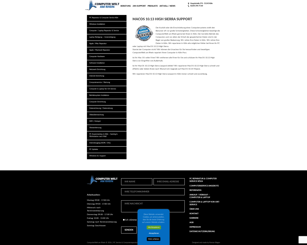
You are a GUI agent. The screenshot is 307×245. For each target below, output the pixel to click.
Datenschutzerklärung (202, 231)
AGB (191, 222)
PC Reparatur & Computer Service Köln (103, 18)
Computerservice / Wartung (99, 82)
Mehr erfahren (153, 239)
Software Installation (97, 63)
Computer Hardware (97, 56)
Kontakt (194, 214)
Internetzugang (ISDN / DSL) (100, 143)
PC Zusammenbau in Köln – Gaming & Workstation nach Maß (103, 135)
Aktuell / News (167, 6)
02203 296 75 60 (196, 6)
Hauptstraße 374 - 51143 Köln (201, 3)
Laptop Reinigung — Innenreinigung (102, 37)
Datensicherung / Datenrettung (101, 108)
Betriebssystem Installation (99, 95)
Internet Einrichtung (96, 76)
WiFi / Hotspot (95, 121)
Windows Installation (97, 24)
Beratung (126, 6)
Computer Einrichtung (97, 102)
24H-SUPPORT (139, 6)
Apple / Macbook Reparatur (99, 50)
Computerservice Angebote (204, 186)
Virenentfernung (95, 128)
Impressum (195, 227)
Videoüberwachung (96, 115)
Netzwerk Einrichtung (97, 69)
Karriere (193, 218)
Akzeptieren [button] (154, 233)
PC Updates (93, 149)
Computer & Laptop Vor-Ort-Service (102, 89)
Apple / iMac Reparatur (98, 43)
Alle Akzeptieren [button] (153, 227)
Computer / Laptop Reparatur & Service (104, 31)
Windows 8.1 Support (97, 156)
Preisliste (153, 6)
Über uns (194, 209)
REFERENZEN (195, 190)
